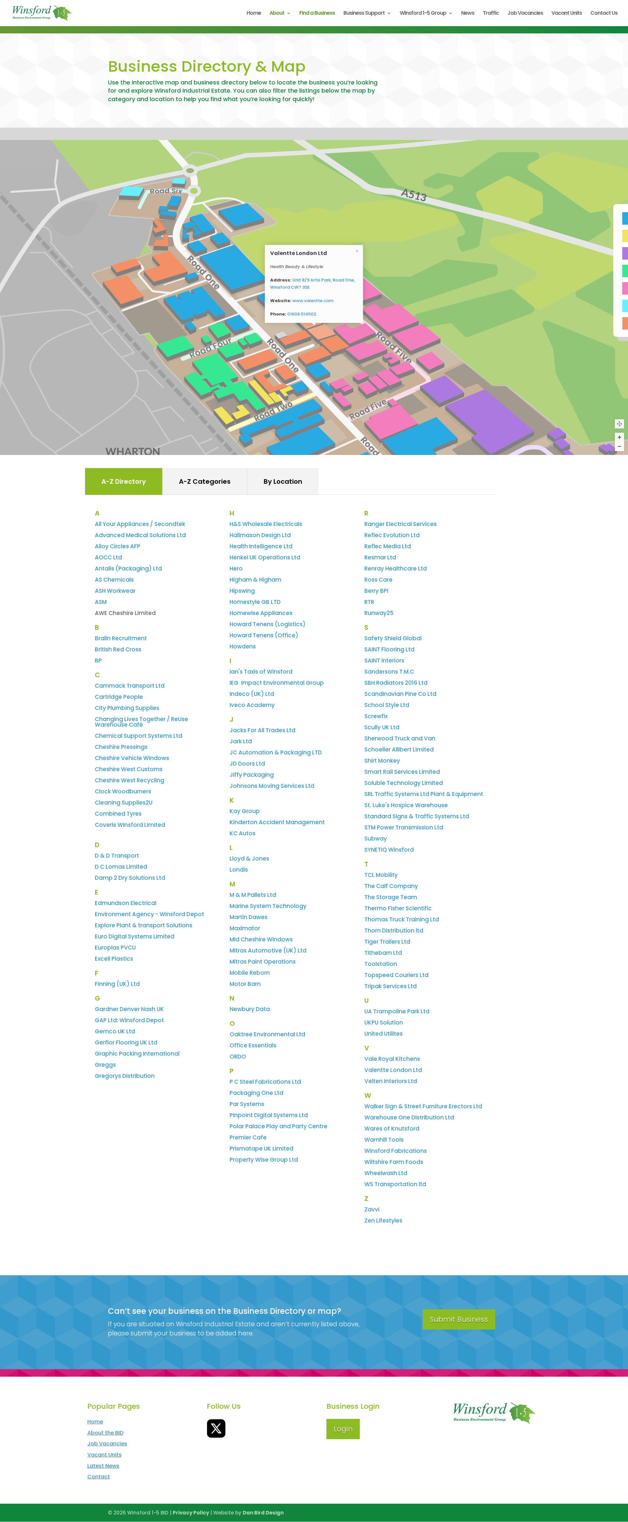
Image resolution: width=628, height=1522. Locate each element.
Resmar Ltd (380, 557)
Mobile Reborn (250, 973)
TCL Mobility (381, 875)
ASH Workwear (115, 591)
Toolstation (380, 964)
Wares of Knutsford (391, 1128)
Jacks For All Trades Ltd (262, 730)
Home (254, 14)
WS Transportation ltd (395, 1184)
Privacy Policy (191, 1512)
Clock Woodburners (123, 791)
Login (343, 1429)
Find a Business (317, 14)
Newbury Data (250, 1009)
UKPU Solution (383, 1022)
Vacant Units (566, 14)
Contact (98, 1476)
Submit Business (459, 1319)
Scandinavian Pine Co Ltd (400, 694)
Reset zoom (619, 423)
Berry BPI (376, 591)
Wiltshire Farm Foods (393, 1162)
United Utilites (383, 1034)
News (467, 14)
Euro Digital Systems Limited (134, 936)
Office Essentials (253, 1045)
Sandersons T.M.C (389, 672)
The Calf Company (391, 886)
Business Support (364, 14)
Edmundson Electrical (125, 903)
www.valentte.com (312, 301)
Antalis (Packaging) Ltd (128, 568)
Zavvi (371, 1209)
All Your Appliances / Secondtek (140, 524)
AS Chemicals (114, 580)
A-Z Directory (123, 481)
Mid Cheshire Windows (261, 939)
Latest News (103, 1466)
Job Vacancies (525, 14)
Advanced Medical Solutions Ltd (140, 535)
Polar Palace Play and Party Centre (278, 1126)
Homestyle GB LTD (255, 602)
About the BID (105, 1433)
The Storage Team (390, 897)
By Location (283, 481)
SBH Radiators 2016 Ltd (395, 683)
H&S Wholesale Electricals (266, 524)
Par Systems (247, 1104)
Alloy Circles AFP (117, 546)
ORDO (238, 1056)
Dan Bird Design (263, 1512)
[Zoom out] (619, 446)
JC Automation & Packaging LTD (276, 752)
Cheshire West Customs (129, 769)
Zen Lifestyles (383, 1220)
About (277, 14)
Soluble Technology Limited (403, 783)
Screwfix (376, 716)
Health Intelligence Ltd (261, 546)
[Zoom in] (619, 437)
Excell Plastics (114, 959)
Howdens (243, 646)
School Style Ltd (386, 705)
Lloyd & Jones (249, 858)
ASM (101, 602)
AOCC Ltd (108, 557)
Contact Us (604, 14)
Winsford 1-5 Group (423, 14)
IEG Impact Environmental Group (277, 683)
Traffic (491, 14)
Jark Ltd (241, 741)
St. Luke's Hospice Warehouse (406, 805)
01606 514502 (301, 314)
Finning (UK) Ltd (117, 984)
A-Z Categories (205, 481)
